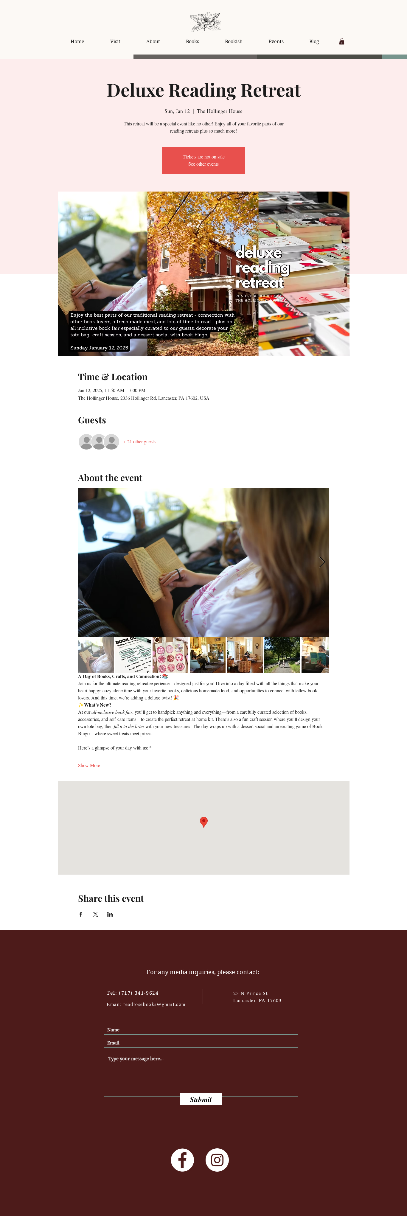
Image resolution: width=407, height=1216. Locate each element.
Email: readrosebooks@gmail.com (146, 1004)
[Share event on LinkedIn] (110, 914)
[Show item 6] (282, 655)
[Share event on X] (95, 914)
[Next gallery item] (322, 562)
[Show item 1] (96, 655)
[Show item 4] (208, 655)
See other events (203, 164)
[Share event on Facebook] (81, 914)
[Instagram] (217, 1160)
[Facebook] (182, 1160)
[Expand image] (203, 562)
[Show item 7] (319, 655)
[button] (341, 41)
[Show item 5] (245, 655)
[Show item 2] (133, 655)
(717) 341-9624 (139, 993)
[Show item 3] (170, 655)
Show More (89, 765)
